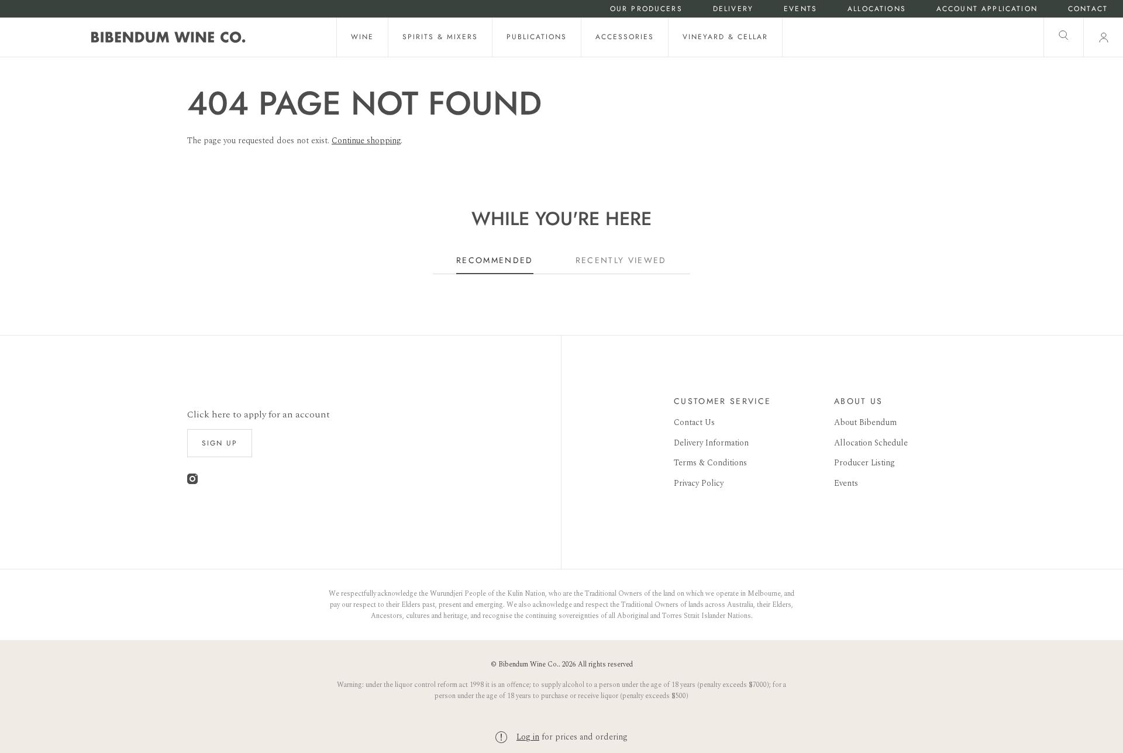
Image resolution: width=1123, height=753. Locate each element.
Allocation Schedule (871, 443)
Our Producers (646, 9)
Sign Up (219, 443)
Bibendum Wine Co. (528, 664)
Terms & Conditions (710, 463)
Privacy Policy (699, 483)
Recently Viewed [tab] (621, 260)
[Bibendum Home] (168, 37)
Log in (527, 737)
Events (800, 9)
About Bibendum (865, 422)
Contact (1088, 9)
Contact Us (694, 422)
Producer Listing (864, 463)
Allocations (877, 9)
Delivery (733, 9)
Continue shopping (366, 140)
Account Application (987, 9)
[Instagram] (192, 481)
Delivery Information (711, 443)
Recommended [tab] (494, 260)
